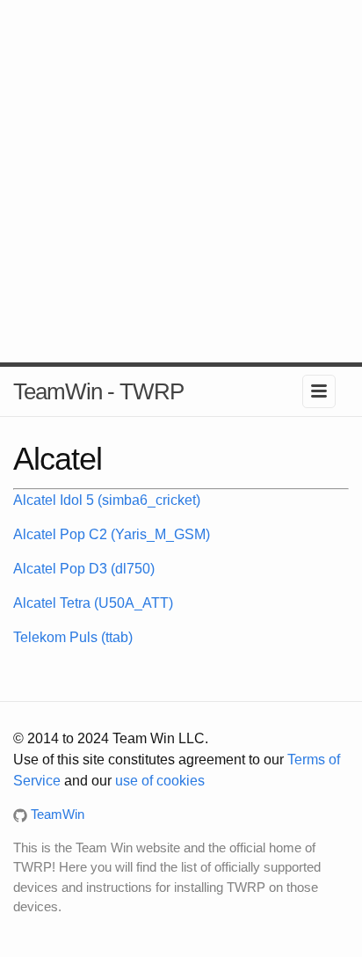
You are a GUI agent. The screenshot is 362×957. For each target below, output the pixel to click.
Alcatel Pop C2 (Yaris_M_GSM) (111, 534)
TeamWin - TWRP (98, 391)
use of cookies (160, 780)
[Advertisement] (181, 181)
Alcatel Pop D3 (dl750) (84, 568)
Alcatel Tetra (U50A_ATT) (93, 602)
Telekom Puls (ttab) (73, 637)
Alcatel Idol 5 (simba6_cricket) (106, 500)
